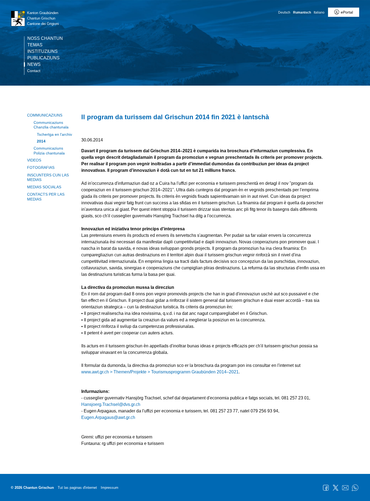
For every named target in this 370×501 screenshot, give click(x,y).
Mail (345, 488)
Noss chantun (45, 38)
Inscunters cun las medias (48, 177)
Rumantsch (302, 12)
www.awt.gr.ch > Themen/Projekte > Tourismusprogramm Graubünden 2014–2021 (160, 372)
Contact (33, 71)
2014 (41, 141)
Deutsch (284, 12)
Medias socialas (44, 187)
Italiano (319, 12)
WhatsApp (355, 488)
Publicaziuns (43, 58)
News (34, 64)
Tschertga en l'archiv (54, 134)
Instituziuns (42, 51)
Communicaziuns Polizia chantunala (49, 150)
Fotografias (40, 167)
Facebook (326, 488)
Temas (35, 45)
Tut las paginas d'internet (77, 488)
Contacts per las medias (45, 196)
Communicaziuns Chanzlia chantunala (51, 124)
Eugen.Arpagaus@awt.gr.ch (108, 417)
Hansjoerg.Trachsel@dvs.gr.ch (110, 404)
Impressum (109, 488)
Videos (34, 160)
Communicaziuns (44, 115)
